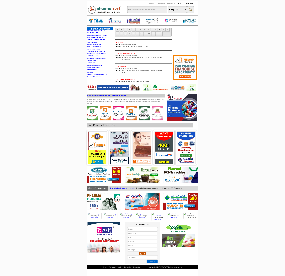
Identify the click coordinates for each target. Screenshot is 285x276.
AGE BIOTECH (91, 56)
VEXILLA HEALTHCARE (94, 40)
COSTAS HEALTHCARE (94, 38)
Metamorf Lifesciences (94, 70)
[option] (96, 20)
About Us (112, 267)
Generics (151, 3)
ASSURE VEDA (91, 54)
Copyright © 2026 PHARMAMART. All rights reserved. (165, 267)
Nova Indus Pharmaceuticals (122, 188)
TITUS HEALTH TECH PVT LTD (96, 45)
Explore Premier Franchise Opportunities (106, 96)
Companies (161, 3)
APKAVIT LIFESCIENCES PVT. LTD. (97, 68)
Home (105, 267)
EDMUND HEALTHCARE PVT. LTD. (97, 31)
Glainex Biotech (92, 36)
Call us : (185, 3)
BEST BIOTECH (92, 63)
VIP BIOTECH (91, 75)
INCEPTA (90, 66)
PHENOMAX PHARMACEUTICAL (96, 52)
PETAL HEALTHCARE (93, 42)
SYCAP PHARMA (92, 77)
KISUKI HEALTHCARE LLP (95, 59)
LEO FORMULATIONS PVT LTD (96, 47)
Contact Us (171, 3)
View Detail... (95, 218)
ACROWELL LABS (92, 49)
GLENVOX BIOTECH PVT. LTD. (96, 33)
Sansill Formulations (93, 61)
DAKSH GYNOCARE (93, 72)
